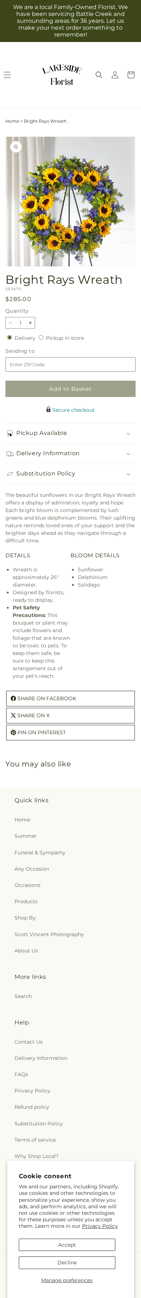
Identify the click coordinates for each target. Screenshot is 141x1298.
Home (12, 121)
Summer (25, 836)
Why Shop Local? (36, 1156)
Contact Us (28, 1042)
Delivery (25, 338)
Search (23, 996)
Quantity (17, 311)
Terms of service (35, 1140)
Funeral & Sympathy (39, 852)
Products (26, 901)
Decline (67, 1262)
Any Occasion (31, 869)
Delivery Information (40, 1058)
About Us (26, 950)
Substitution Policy (38, 1123)
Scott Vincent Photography (49, 934)
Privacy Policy (100, 1226)
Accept (67, 1245)
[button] (99, 75)
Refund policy (31, 1107)
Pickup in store (65, 338)
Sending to (30, 351)
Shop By (25, 917)
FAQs (21, 1074)
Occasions (27, 885)
